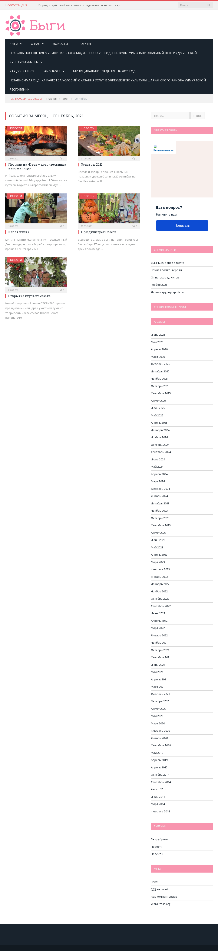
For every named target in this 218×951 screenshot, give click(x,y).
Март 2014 (158, 804)
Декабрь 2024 (160, 430)
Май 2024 (157, 466)
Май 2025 (157, 415)
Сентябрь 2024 (161, 452)
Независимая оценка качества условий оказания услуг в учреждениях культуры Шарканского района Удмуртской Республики (108, 84)
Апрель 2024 (159, 474)
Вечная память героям (166, 270)
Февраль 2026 (160, 364)
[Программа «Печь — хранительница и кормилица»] (36, 142)
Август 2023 (158, 533)
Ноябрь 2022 (159, 591)
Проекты (83, 44)
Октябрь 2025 (160, 386)
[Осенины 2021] (109, 142)
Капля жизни (19, 232)
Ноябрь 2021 (159, 642)
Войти (155, 882)
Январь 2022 (159, 635)
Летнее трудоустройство (168, 292)
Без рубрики (159, 839)
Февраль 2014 (160, 811)
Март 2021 (158, 686)
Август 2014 (158, 789)
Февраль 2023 (160, 569)
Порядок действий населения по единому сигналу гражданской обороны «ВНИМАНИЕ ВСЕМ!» (82, 5)
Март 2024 (158, 481)
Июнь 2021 (158, 665)
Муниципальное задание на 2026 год (104, 71)
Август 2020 (158, 709)
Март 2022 (158, 628)
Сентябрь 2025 (161, 393)
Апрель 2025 (159, 422)
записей (159, 889)
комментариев (164, 896)
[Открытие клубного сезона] (36, 273)
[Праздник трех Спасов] (109, 209)
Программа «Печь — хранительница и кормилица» (37, 166)
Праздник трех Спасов (98, 232)
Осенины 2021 (91, 164)
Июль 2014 (158, 797)
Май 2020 (157, 716)
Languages (51, 71)
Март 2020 (158, 723)
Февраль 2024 (160, 489)
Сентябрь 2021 (161, 657)
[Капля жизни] (36, 209)
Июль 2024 (158, 459)
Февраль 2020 (160, 730)
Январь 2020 (159, 738)
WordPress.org (160, 904)
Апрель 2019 (159, 760)
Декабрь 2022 (160, 584)
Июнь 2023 (158, 540)
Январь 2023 (159, 577)
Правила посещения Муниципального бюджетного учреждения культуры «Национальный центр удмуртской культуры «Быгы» (103, 57)
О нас (35, 44)
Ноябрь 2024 (159, 437)
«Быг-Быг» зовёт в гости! (167, 263)
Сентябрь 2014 (161, 782)
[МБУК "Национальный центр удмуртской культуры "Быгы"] (35, 24)
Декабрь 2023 (160, 503)
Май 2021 (157, 672)
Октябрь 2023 (160, 518)
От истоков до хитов (165, 277)
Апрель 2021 (159, 679)
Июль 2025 (158, 408)
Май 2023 (157, 547)
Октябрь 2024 (160, 445)
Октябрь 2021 (160, 650)
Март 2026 (158, 357)
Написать (182, 225)
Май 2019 (157, 753)
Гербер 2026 (159, 285)
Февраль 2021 (160, 694)
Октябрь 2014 (160, 774)
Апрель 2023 (159, 554)
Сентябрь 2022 (161, 606)
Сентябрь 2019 (161, 745)
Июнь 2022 (158, 613)
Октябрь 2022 (160, 598)
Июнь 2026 (158, 334)
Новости (60, 44)
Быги (14, 44)
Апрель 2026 (159, 349)
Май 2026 (157, 342)
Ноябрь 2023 (159, 510)
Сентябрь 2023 (161, 525)
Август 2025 (158, 401)
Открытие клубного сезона (29, 296)
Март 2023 (158, 562)
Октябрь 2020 (160, 701)
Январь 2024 (159, 496)
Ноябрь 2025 (159, 378)
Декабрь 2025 (160, 371)
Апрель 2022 (159, 621)
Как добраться (22, 71)
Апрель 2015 (159, 767)
